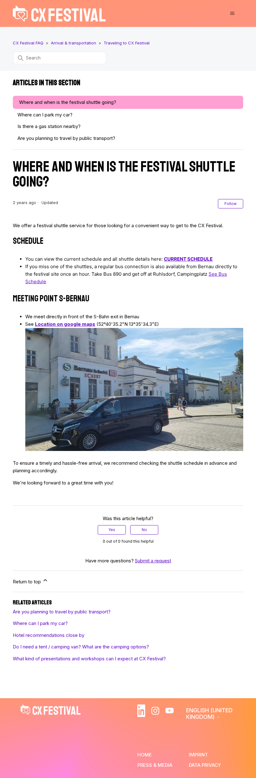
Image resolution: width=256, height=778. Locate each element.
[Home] (59, 14)
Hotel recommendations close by (48, 635)
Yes (111, 529)
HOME (144, 755)
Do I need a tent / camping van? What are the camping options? (81, 647)
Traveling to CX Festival (127, 42)
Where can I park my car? (44, 115)
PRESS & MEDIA (154, 765)
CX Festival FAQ (28, 42)
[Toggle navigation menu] (232, 13)
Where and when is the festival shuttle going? (67, 102)
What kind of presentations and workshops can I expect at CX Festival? (89, 659)
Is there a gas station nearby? (49, 126)
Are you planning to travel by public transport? (66, 138)
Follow (230, 203)
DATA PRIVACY (205, 765)
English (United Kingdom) (209, 713)
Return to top (27, 582)
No (144, 529)
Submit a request (153, 561)
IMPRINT (198, 755)
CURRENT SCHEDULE (188, 259)
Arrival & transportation (73, 42)
